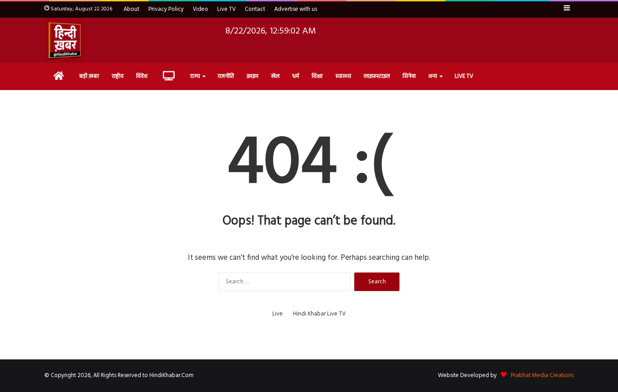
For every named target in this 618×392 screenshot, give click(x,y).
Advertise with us (295, 9)
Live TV (226, 9)
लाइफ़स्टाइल (377, 76)
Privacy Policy (166, 9)
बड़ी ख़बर (89, 76)
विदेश (141, 76)
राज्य (195, 76)
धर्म (295, 76)
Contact (255, 9)
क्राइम (252, 76)
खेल (275, 76)
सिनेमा (409, 76)
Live (277, 314)
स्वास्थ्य (343, 76)
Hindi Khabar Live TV (319, 314)
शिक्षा (317, 76)
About (131, 9)
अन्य (432, 76)
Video (200, 9)
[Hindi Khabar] (64, 40)
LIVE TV (464, 76)
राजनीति (226, 76)
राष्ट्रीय (118, 76)
